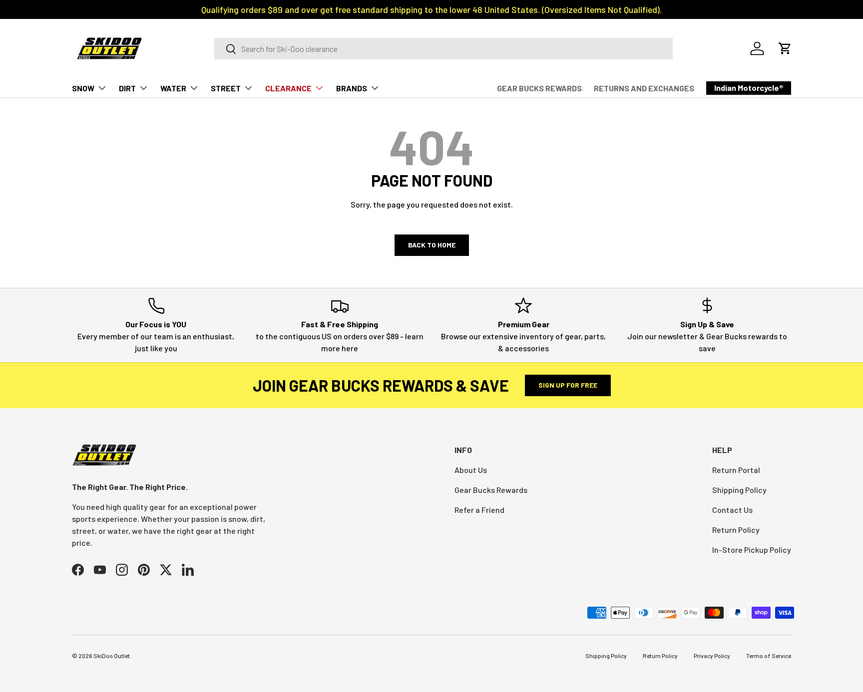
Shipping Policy (739, 489)
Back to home (431, 244)
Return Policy (736, 529)
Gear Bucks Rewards (490, 489)
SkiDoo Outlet (111, 655)
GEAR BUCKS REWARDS (539, 88)
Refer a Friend (479, 509)
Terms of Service (768, 655)
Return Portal (736, 469)
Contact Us (732, 509)
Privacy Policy (712, 655)
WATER (173, 88)
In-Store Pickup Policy (751, 549)
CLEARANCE (288, 88)
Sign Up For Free (567, 385)
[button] (785, 48)
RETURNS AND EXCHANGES (644, 88)
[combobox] (443, 48)
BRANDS (351, 88)
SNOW (83, 88)
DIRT (127, 88)
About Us (470, 469)
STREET (226, 88)
